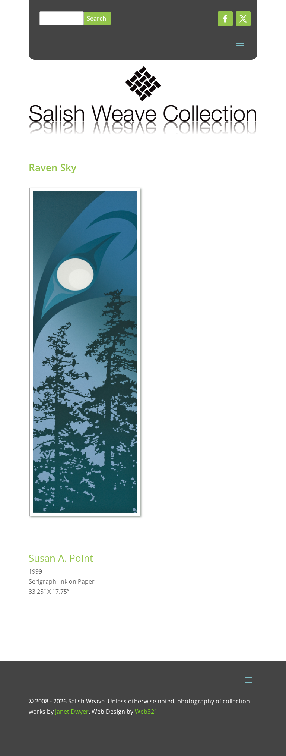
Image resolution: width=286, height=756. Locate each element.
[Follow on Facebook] (225, 18)
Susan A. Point (61, 558)
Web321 (146, 712)
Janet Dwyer (72, 712)
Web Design (108, 712)
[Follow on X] (243, 18)
